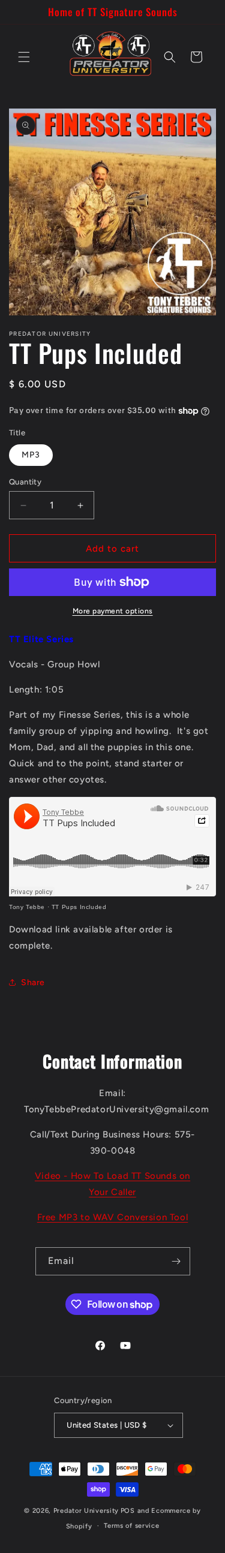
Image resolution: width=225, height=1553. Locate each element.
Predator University (86, 1511)
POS (128, 1511)
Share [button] (33, 982)
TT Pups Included (79, 907)
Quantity (25, 481)
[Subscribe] (176, 1261)
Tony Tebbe (27, 907)
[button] (24, 57)
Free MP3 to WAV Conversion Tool (112, 1217)
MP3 (31, 455)
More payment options (113, 611)
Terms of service (131, 1526)
